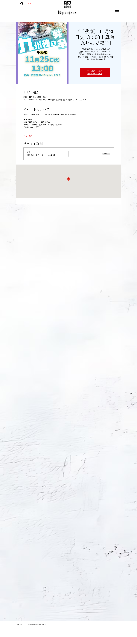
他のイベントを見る (94, 74)
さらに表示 (27, 136)
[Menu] (117, 11)
